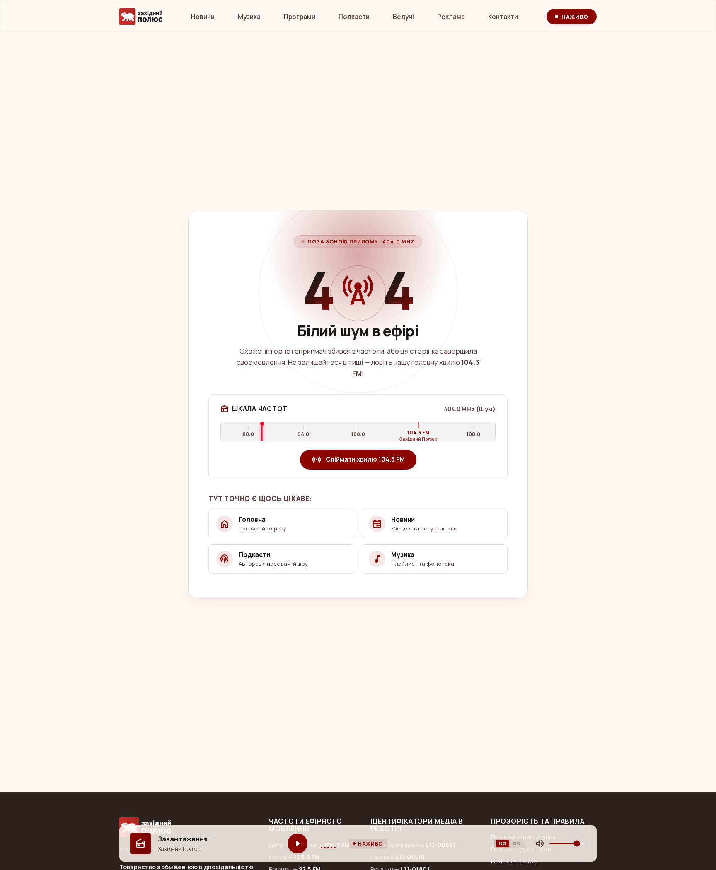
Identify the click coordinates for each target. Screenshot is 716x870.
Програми (299, 16)
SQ (517, 843)
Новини (203, 16)
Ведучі (403, 16)
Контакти (503, 16)
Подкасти (354, 16)
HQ (502, 843)
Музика (249, 16)
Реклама (451, 16)
